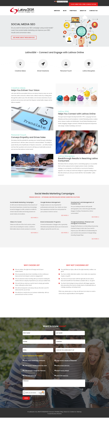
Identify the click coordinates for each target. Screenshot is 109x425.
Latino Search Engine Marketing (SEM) (35, 365)
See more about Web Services (24, 37)
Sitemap (79, 411)
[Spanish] (56, 1)
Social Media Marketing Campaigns (34, 360)
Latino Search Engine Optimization (66, 360)
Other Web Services (30, 375)
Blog (61, 411)
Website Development (62, 370)
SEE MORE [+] (34, 217)
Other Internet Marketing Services (34, 370)
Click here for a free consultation (83, 4)
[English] (54, 1)
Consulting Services (62, 375)
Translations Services (62, 365)
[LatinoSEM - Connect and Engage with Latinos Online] (22, 11)
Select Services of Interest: (33, 356)
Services (51, 411)
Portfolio (57, 411)
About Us (66, 411)
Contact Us (73, 411)
